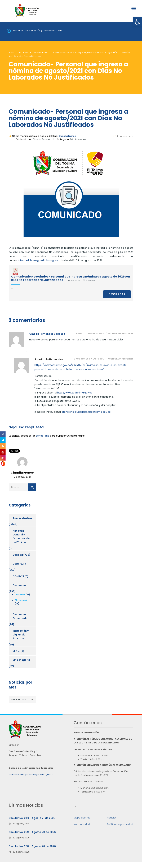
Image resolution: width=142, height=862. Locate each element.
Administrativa (22, 518)
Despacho (19, 585)
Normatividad (82, 824)
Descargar (117, 294)
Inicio (11, 52)
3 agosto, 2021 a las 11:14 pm (89, 359)
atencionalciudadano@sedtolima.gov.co (86, 412)
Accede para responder (120, 333)
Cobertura (19, 563)
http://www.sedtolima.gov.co (74, 392)
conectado (42, 436)
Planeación (21, 600)
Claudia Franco (67, 136)
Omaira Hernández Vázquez (47, 334)
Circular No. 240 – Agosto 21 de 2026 (32, 818)
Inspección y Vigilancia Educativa (21, 634)
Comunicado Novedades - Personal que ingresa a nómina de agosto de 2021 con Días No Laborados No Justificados (70, 278)
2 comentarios (125, 136)
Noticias (112, 817)
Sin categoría (21, 660)
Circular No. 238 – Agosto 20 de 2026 (32, 846)
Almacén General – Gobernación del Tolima (21, 536)
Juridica (20, 594)
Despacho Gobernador (21, 616)
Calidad (18, 555)
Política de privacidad (120, 824)
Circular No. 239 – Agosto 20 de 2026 (32, 832)
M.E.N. (16, 651)
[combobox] (22, 699)
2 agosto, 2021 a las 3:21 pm (89, 333)
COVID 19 (18, 576)
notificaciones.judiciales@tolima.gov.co (31, 774)
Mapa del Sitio (82, 817)
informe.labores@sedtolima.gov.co (39, 260)
